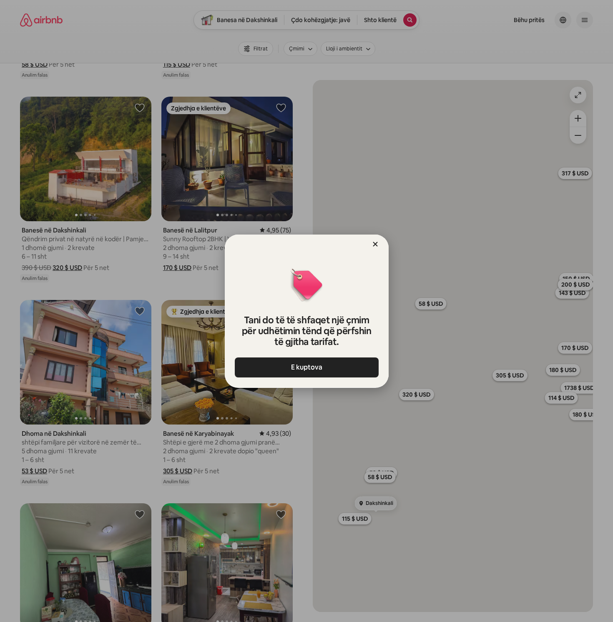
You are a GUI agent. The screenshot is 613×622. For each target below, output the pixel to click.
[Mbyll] (375, 244)
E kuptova (306, 367)
